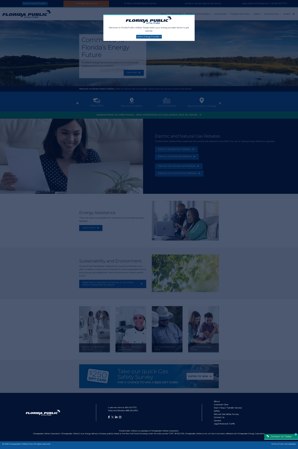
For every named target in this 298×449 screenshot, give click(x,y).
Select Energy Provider (148, 37)
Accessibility (290, 444)
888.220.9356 (132, 410)
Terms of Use (277, 444)
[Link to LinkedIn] (116, 417)
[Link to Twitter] (113, 417)
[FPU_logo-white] (43, 411)
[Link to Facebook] (109, 417)
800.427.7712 (131, 407)
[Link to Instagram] (120, 417)
